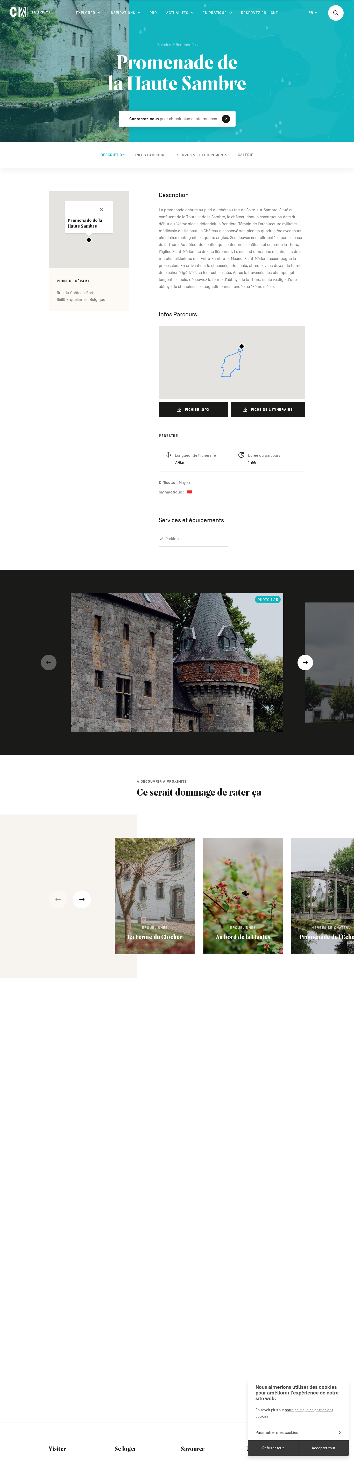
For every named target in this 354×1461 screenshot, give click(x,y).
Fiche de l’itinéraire (272, 410)
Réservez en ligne (259, 13)
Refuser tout (273, 1448)
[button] (48, 662)
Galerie (245, 155)
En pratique (215, 13)
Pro (153, 13)
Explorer (85, 13)
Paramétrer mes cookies (277, 1432)
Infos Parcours (151, 155)
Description (113, 155)
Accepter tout (323, 1448)
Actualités (177, 13)
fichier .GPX (197, 410)
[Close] (101, 209)
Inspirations (122, 13)
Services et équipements (202, 155)
